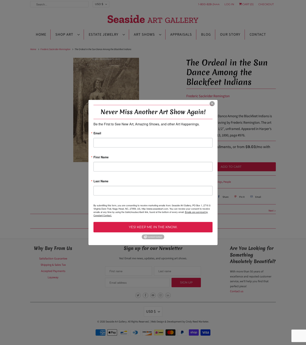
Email (97, 133)
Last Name (100, 181)
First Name (101, 157)
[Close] (212, 103)
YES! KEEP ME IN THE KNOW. (153, 227)
